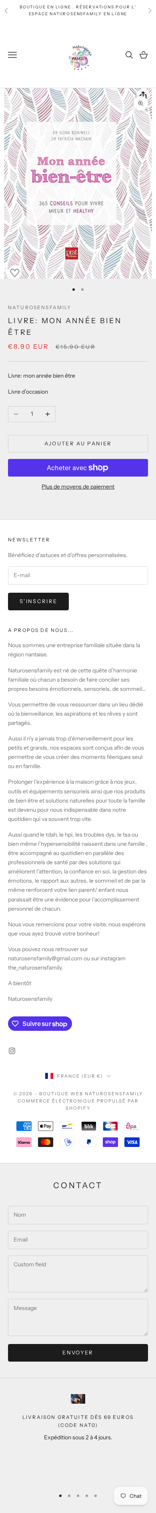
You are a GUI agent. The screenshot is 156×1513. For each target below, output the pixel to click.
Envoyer (77, 1352)
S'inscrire (38, 601)
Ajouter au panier (78, 443)
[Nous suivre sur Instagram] (12, 1051)
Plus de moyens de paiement (78, 486)
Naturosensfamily (40, 307)
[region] (78, 1438)
